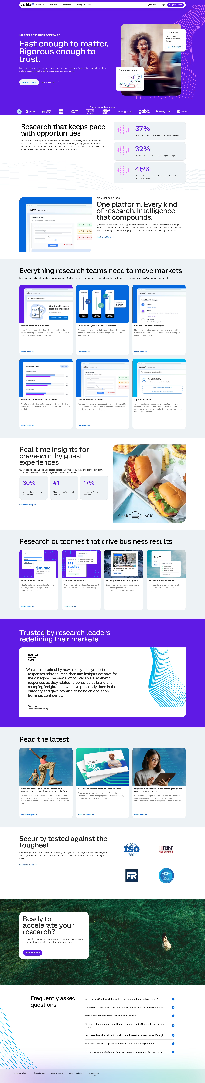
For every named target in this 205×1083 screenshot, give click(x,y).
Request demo (29, 82)
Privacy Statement (39, 1073)
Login (163, 5)
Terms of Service (57, 1073)
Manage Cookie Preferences (93, 1074)
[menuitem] (41, 5)
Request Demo (175, 5)
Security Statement (76, 1073)
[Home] (27, 5)
